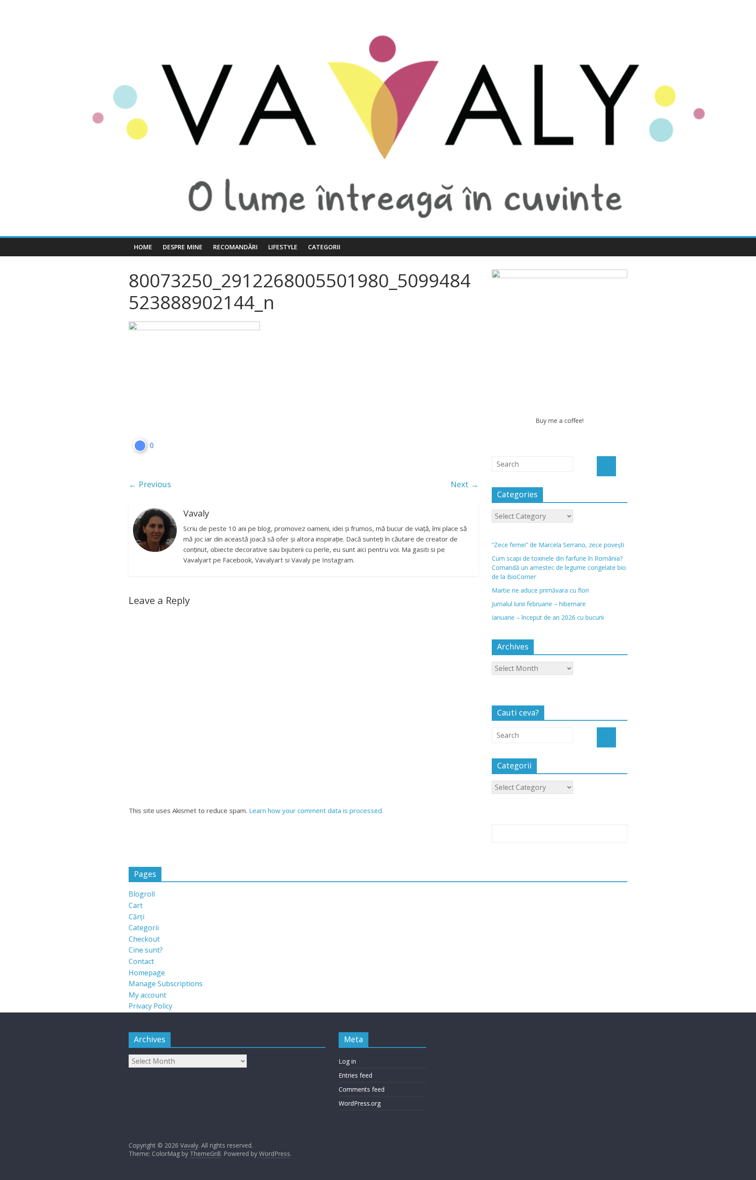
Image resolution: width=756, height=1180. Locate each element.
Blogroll (142, 894)
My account (147, 995)
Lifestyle (283, 247)
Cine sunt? (146, 950)
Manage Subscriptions (166, 983)
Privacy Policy (150, 1006)
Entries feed (355, 1075)
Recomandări (235, 247)
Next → (465, 484)
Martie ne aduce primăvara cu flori (540, 590)
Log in (347, 1061)
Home (143, 247)
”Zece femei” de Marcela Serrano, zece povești (558, 545)
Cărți (136, 917)
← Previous (150, 484)
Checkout (144, 939)
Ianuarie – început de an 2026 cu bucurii (548, 617)
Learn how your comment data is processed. (316, 810)
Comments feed (362, 1089)
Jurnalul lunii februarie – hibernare (539, 604)
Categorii (324, 247)
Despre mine (183, 247)
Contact (141, 961)
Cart (136, 905)
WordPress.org (360, 1103)
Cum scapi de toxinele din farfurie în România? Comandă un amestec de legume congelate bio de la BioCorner (559, 567)
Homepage (147, 973)
